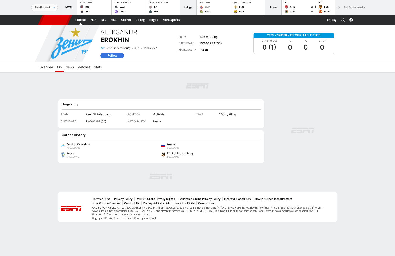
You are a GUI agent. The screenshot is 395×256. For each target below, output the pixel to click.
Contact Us (132, 203)
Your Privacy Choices (106, 203)
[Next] (338, 7)
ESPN (55, 20)
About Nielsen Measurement (273, 199)
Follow (112, 55)
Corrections (206, 203)
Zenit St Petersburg (118, 48)
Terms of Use (101, 199)
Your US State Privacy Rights (155, 199)
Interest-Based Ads (237, 199)
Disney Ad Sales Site (157, 203)
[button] (343, 20)
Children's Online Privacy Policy (200, 199)
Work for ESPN (185, 203)
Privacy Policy (123, 199)
